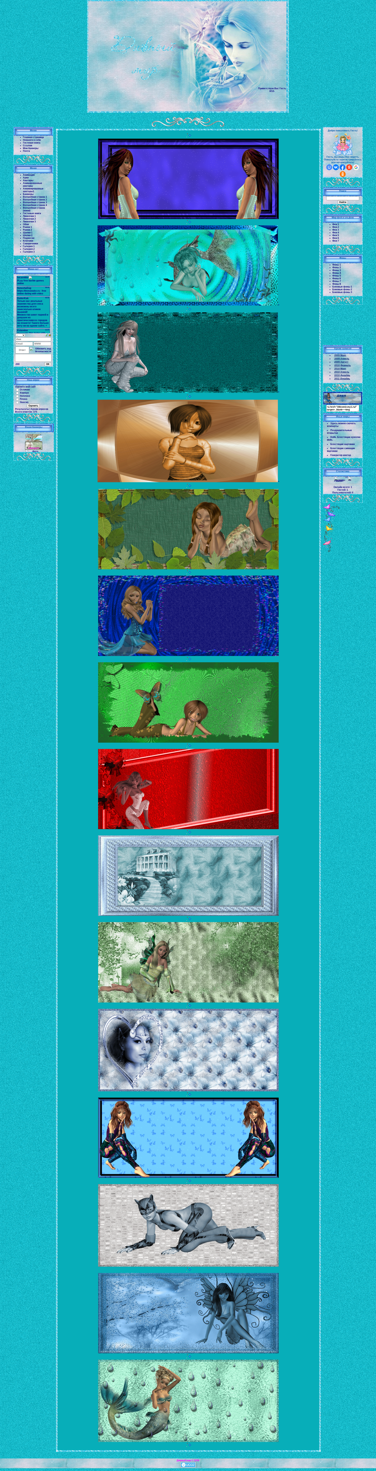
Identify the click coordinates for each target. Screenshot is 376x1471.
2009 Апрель (341, 358)
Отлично (25, 389)
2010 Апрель (341, 372)
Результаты (22, 409)
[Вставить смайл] (50, 335)
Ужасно (24, 402)
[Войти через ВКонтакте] (336, 167)
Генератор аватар (340, 455)
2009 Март (340, 355)
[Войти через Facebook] (342, 167)
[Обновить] (46, 335)
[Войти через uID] (329, 167)
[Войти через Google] (356, 167)
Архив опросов (39, 409)
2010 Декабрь (342, 375)
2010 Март (340, 368)
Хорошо (24, 392)
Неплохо (25, 396)
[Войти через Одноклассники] (343, 174)
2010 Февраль (342, 365)
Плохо (23, 399)
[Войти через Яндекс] (349, 167)
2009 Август (341, 362)
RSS (271, 91)
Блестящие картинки (342, 444)
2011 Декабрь (342, 378)
